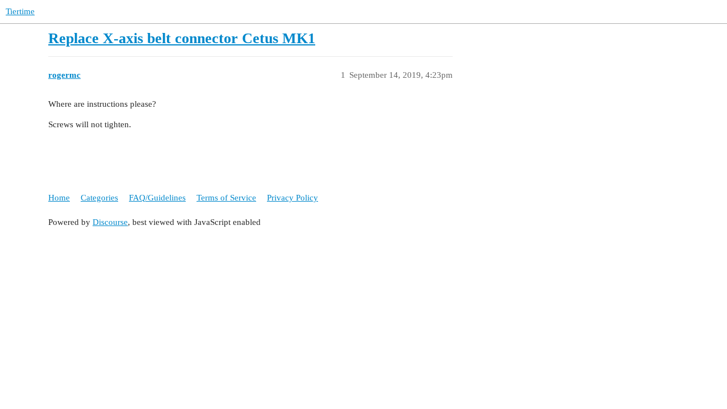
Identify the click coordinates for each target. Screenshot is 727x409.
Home (59, 197)
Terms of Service (226, 197)
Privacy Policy (292, 197)
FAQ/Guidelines (157, 197)
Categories (99, 197)
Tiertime (20, 11)
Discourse (110, 222)
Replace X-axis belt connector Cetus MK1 (181, 38)
